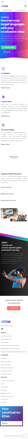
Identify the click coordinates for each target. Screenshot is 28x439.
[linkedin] (2, 2)
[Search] (25, 2)
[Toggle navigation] (25, 6)
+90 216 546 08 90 (21, 10)
